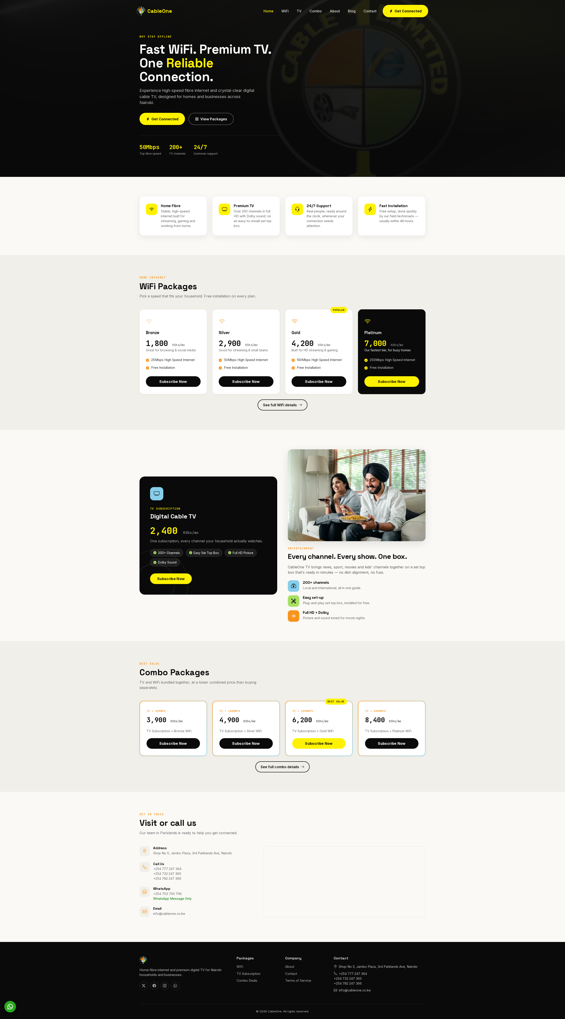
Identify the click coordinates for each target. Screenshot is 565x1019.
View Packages (213, 119)
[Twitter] (143, 985)
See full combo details (280, 767)
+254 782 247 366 (167, 879)
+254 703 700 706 (167, 894)
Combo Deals (247, 981)
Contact (370, 11)
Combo (315, 11)
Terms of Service (298, 981)
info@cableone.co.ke (169, 914)
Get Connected (408, 11)
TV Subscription (248, 974)
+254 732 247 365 (167, 874)
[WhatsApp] (175, 985)
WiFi (285, 11)
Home (268, 11)
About (335, 11)
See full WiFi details (280, 405)
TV (299, 11)
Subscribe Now (173, 380)
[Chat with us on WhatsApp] (10, 1006)
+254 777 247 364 (167, 869)
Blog (352, 11)
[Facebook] (154, 985)
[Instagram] (164, 985)
